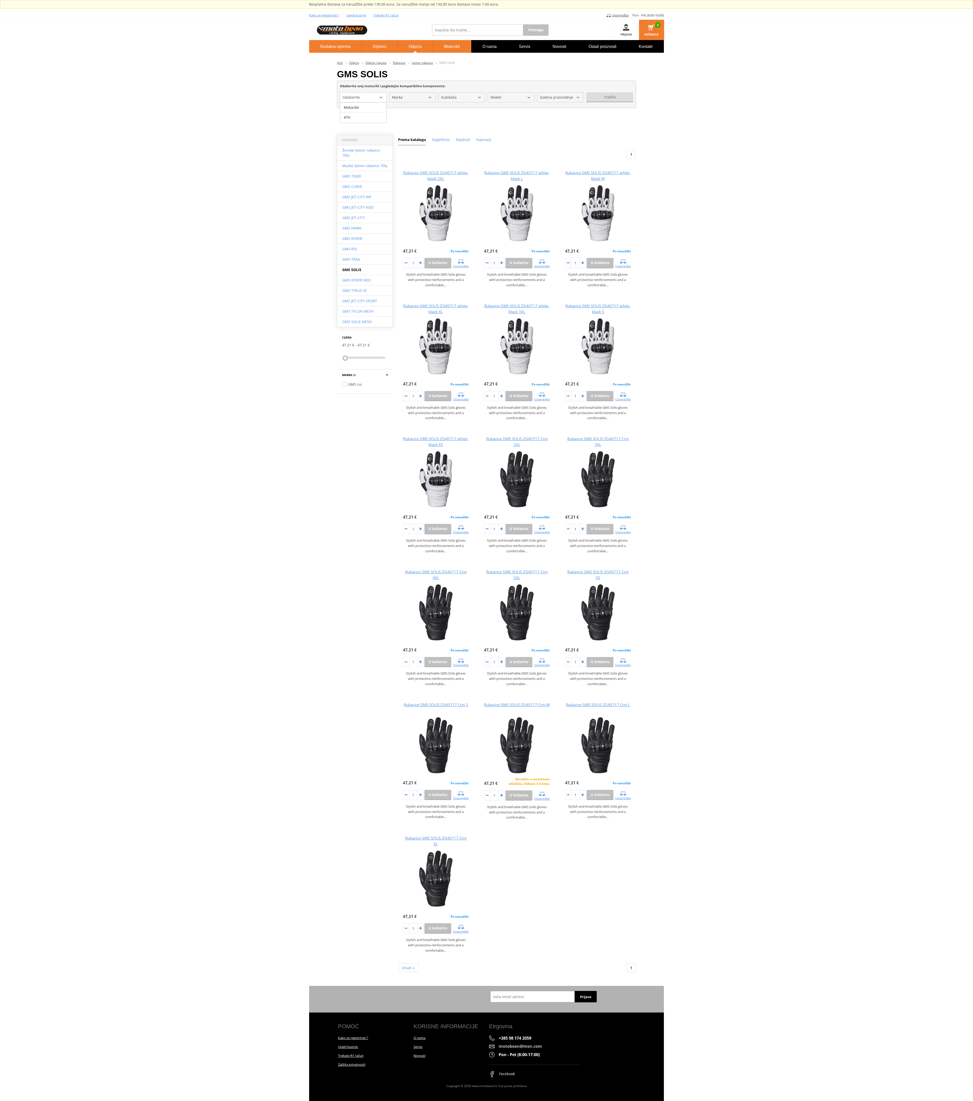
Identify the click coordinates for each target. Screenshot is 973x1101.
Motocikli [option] (351, 107)
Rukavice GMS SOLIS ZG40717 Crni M (517, 704)
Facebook (506, 1073)
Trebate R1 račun (386, 15)
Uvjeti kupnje (356, 15)
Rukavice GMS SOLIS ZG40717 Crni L (598, 704)
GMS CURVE (352, 186)
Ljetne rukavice (422, 63)
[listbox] (363, 112)
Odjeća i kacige (376, 63)
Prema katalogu (412, 139)
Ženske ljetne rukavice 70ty (361, 153)
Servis (418, 1046)
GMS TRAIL (351, 259)
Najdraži (463, 139)
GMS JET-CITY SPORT (359, 300)
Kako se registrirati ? (324, 15)
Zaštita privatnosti (351, 1064)
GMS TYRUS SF (354, 290)
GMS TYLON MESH (357, 311)
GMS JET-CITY (353, 217)
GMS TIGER (351, 176)
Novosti (419, 1055)
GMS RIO (349, 248)
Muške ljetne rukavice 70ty (364, 165)
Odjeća (354, 63)
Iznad (407, 967)
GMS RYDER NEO (356, 280)
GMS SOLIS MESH (357, 321)
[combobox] (363, 97)
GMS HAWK (352, 228)
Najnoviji (483, 139)
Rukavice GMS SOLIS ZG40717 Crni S (436, 704)
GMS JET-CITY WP (356, 196)
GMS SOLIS (351, 269)
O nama (419, 1038)
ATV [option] (347, 117)
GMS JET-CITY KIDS (358, 207)
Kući (340, 63)
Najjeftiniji (441, 139)
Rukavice (399, 63)
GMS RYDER (352, 238)
